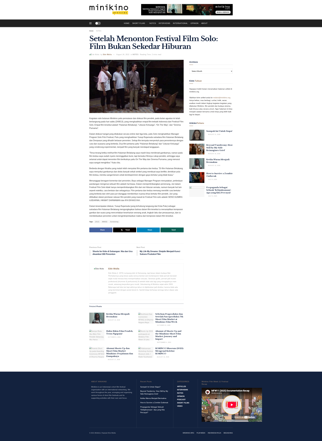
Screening (114, 222)
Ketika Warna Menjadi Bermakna (153, 398)
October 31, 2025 (163, 325)
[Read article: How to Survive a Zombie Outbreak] (196, 177)
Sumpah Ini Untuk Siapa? (219, 131)
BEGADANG (228, 433)
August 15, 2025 (162, 357)
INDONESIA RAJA (214, 433)
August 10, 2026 (113, 320)
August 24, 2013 (122, 54)
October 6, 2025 (113, 337)
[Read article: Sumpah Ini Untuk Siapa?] (196, 135)
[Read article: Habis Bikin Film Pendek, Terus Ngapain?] (96, 335)
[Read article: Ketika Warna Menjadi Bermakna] (96, 318)
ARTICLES (181, 386)
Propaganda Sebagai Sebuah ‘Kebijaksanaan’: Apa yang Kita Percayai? (218, 190)
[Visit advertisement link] (187, 9)
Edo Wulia (107, 54)
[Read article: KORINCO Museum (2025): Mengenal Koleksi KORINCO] (145, 352)
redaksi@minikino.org (221, 98)
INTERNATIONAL (180, 23)
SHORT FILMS (138, 23)
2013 (97, 222)
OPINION (194, 23)
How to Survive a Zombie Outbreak (154, 403)
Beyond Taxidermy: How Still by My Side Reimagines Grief (219, 147)
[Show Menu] (90, 23)
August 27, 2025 (113, 359)
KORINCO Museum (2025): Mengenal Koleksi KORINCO (169, 351)
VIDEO (180, 406)
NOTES (152, 23)
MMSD (104, 222)
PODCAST (181, 400)
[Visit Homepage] (108, 9)
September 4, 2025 (163, 342)
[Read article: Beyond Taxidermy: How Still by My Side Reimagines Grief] (196, 149)
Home (126, 23)
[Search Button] (232, 23)
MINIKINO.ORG (188, 433)
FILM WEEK (201, 433)
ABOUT (204, 23)
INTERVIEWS (164, 23)
